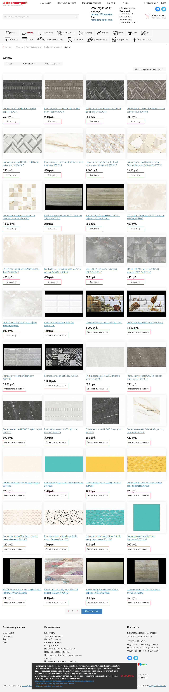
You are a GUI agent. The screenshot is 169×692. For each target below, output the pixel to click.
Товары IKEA (122, 39)
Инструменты (68, 33)
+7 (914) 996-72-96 (151, 651)
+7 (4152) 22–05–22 (137, 641)
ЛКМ (135, 33)
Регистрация (152, 3)
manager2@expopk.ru (101, 20)
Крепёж (105, 33)
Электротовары (144, 39)
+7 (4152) (144, 647)
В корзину (11, 121)
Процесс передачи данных (57, 652)
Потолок (14, 39)
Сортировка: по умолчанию (148, 69)
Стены (30, 39)
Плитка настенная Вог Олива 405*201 (104, 322)
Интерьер (88, 33)
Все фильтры (51, 63)
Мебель (13, 33)
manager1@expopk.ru (101, 14)
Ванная (30, 33)
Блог (5, 642)
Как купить (49, 633)
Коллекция (28, 63)
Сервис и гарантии (53, 642)
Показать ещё (91, 611)
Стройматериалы (99, 39)
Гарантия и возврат (91, 3)
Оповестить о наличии (56, 335)
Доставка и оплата (66, 3)
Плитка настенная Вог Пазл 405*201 (61, 376)
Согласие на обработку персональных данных (55, 683)
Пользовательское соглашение (59, 648)
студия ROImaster (157, 685)
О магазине (45, 3)
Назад (8, 47)
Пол (148, 33)
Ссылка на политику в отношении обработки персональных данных (64, 681)
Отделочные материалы (52, 39)
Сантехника (78, 39)
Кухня (120, 33)
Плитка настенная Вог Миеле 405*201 (145, 322)
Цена (9, 63)
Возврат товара (52, 645)
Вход (163, 3)
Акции (125, 3)
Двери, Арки (48, 33)
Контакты (111, 3)
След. (77, 611)
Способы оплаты (52, 639)
